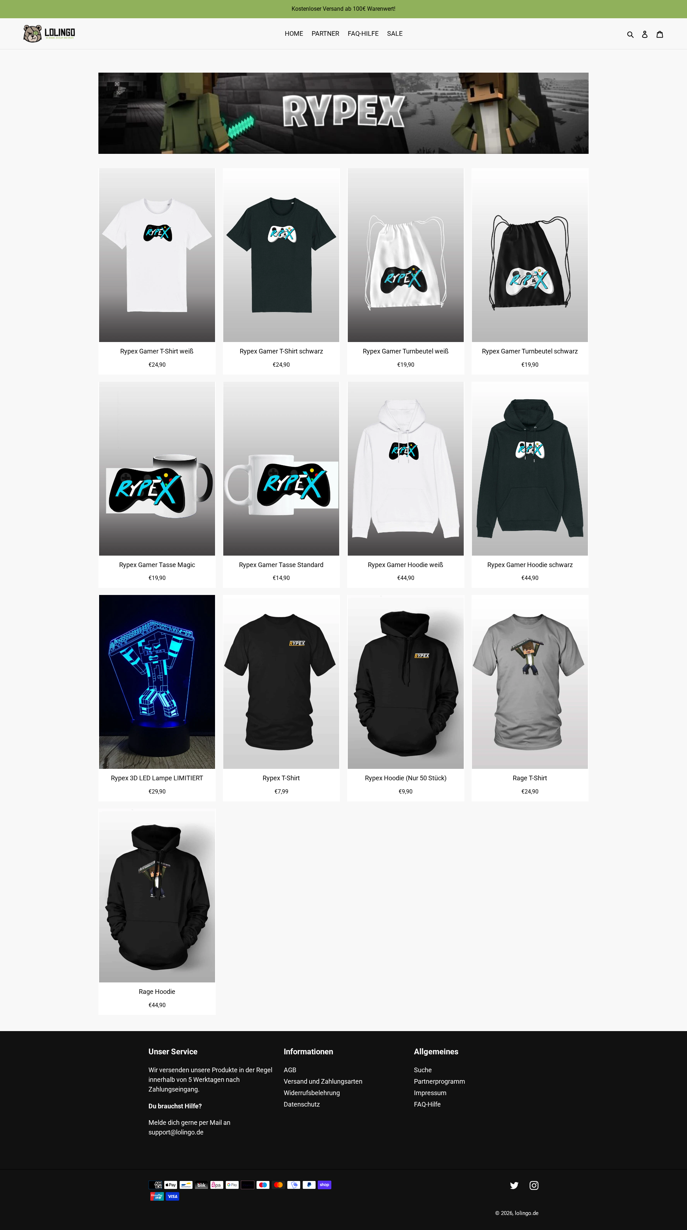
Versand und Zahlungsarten (323, 1081)
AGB (290, 1070)
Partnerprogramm (439, 1081)
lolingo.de (527, 1213)
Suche (423, 1070)
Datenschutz (302, 1104)
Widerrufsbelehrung (312, 1093)
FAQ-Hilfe (427, 1104)
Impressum (430, 1093)
